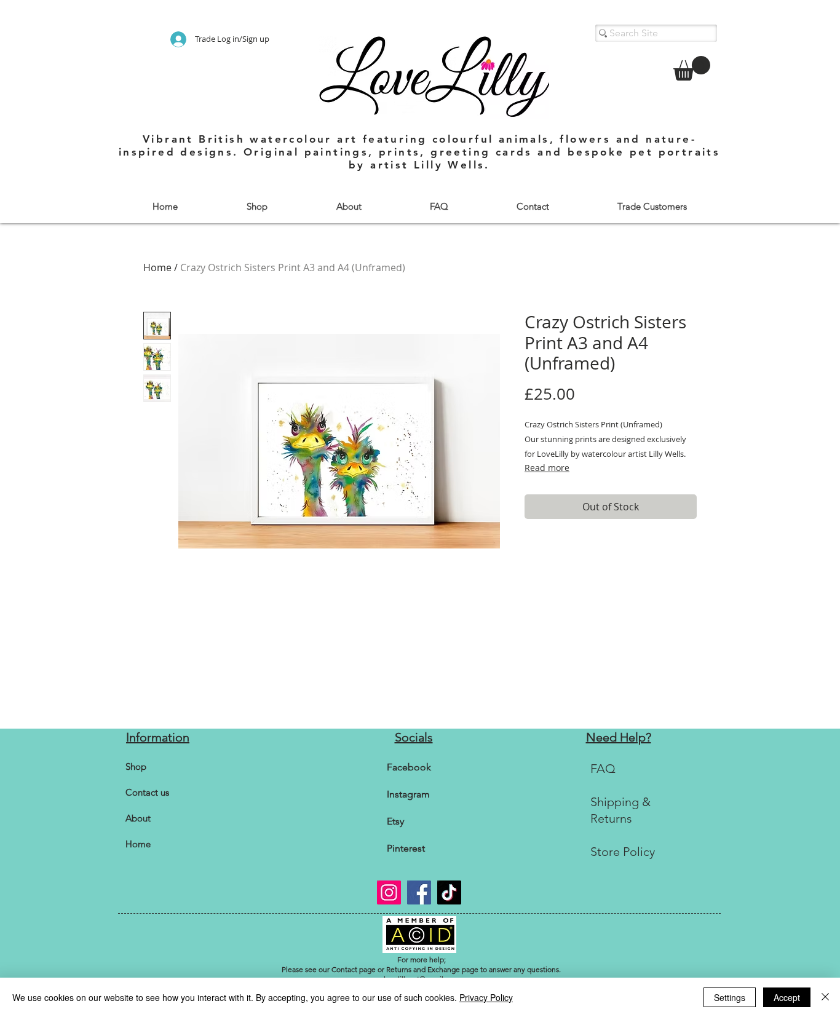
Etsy (395, 821)
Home (157, 267)
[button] (256, 206)
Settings (729, 997)
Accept (787, 997)
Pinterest (406, 848)
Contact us (147, 792)
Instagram (408, 794)
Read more (547, 467)
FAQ (603, 768)
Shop (135, 766)
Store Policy (622, 851)
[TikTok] (449, 892)
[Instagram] (389, 892)
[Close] (825, 997)
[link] (691, 68)
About (138, 818)
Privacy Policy (486, 997)
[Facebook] (419, 892)
